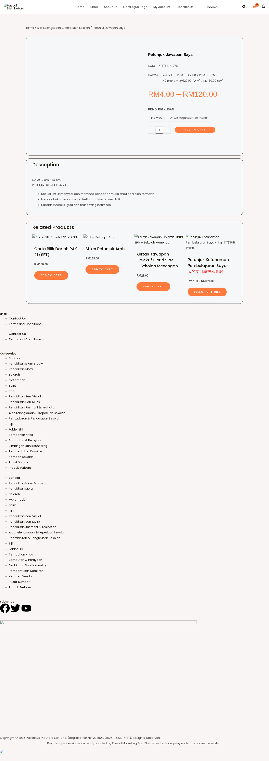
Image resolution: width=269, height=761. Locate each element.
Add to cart (195, 129)
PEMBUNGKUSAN (161, 109)
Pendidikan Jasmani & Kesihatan (32, 407)
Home (30, 28)
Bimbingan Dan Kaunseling (28, 446)
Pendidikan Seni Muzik (24, 402)
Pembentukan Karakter (26, 451)
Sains (13, 385)
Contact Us (17, 318)
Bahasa (14, 358)
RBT (11, 391)
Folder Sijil (16, 429)
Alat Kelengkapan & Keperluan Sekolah (63, 28)
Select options (207, 291)
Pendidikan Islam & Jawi (26, 363)
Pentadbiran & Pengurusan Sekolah (34, 418)
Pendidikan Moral (21, 369)
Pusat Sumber (19, 462)
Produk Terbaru (20, 468)
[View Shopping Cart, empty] (254, 7)
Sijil (11, 424)
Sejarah (14, 374)
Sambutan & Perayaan (25, 440)
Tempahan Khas (21, 435)
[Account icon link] (263, 7)
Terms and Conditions (25, 324)
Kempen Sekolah (21, 457)
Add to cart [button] (51, 275)
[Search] (244, 7)
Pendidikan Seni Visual (25, 396)
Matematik (17, 380)
